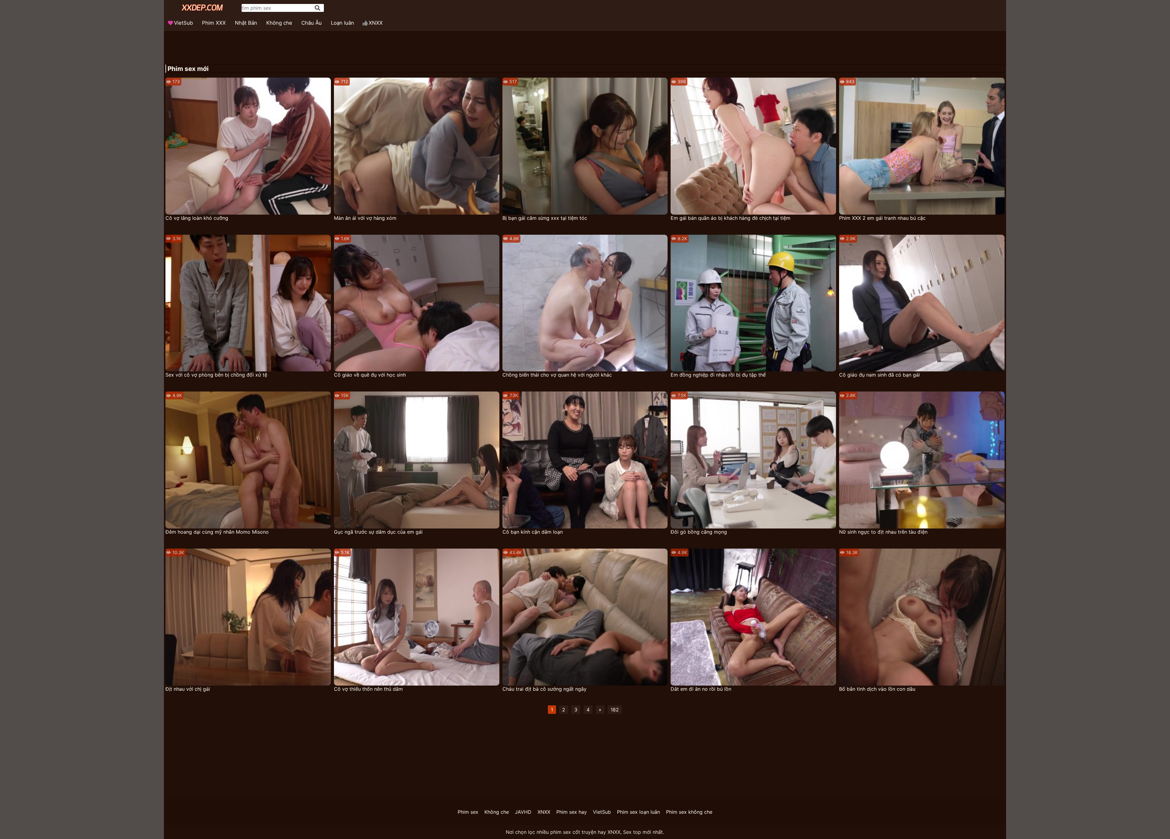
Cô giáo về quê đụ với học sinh (370, 375)
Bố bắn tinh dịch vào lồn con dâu (877, 689)
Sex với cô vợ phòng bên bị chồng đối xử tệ (216, 375)
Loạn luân (342, 23)
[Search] (317, 8)
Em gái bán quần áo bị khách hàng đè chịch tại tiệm (730, 218)
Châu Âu (311, 23)
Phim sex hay (571, 812)
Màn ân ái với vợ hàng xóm (365, 218)
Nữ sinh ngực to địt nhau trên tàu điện (883, 532)
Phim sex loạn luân (638, 812)
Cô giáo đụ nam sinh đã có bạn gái (879, 375)
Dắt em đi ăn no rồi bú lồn (701, 689)
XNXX (376, 23)
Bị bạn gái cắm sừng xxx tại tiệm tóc (544, 218)
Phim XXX (214, 23)
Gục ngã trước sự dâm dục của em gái (378, 532)
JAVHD (523, 812)
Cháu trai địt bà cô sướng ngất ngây (544, 689)
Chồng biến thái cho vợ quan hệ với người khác (557, 375)
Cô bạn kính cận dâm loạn (532, 532)
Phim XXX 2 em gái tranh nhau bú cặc (882, 218)
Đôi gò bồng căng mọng (699, 532)
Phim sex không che (689, 812)
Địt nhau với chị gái (187, 689)
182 (615, 710)
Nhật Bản (246, 23)
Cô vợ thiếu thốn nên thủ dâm (368, 689)
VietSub (183, 23)
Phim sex (468, 812)
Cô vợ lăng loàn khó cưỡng (196, 218)
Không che (279, 23)
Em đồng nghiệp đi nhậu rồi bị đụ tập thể (718, 375)
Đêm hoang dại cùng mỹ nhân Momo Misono (217, 532)
